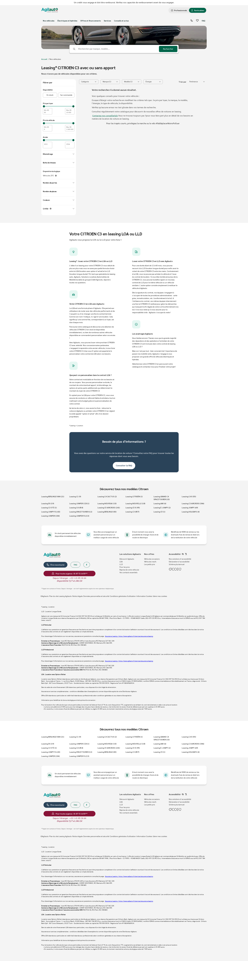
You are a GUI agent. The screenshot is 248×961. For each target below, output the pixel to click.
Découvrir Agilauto (126, 559)
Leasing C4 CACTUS (107, 496)
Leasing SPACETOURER (80, 511)
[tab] (179, 10)
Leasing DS (47, 503)
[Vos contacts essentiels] (191, 21)
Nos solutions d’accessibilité (180, 559)
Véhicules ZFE (48, 176)
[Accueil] (49, 10)
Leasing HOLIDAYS (190, 511)
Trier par (182, 82)
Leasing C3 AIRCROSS (193, 503)
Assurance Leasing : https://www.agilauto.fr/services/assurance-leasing (129, 636)
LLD (121, 564)
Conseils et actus (121, 20)
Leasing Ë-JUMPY (162, 507)
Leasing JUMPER (50, 516)
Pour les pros (124, 567)
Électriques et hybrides (67, 20)
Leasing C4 (76, 507)
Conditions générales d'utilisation (123, 596)
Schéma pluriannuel (176, 564)
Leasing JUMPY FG (50, 511)
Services (107, 20)
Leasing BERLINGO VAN (52, 496)
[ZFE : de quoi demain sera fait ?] (56, 175)
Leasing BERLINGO (107, 511)
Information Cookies (144, 596)
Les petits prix (149, 564)
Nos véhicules (48, 20)
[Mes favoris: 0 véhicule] (197, 21)
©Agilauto (45, 596)
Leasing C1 (75, 496)
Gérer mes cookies (160, 596)
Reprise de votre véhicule (129, 570)
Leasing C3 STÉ (49, 507)
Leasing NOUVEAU (107, 503)
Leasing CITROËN (134, 496)
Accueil (44, 59)
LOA (121, 562)
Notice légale (77, 596)
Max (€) (68, 110)
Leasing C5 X (133, 507)
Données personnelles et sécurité (96, 596)
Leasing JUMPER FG (79, 516)
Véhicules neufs (150, 562)
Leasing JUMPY (190, 507)
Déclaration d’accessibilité (179, 562)
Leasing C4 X (189, 496)
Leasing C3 (132, 511)
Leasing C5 (159, 511)
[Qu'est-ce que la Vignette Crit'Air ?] (50, 208)
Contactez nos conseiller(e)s (105, 116)
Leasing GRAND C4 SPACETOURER (161, 497)
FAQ (203, 20)
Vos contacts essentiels (128, 573)
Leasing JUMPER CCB (79, 503)
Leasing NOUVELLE (135, 503)
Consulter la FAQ (124, 465)
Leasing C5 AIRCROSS (109, 507)
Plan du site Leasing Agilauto (60, 596)
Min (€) (46, 110)
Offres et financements (90, 20)
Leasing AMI (160, 503)
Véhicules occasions (152, 559)
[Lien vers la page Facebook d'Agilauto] (86, 565)
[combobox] (197, 82)
